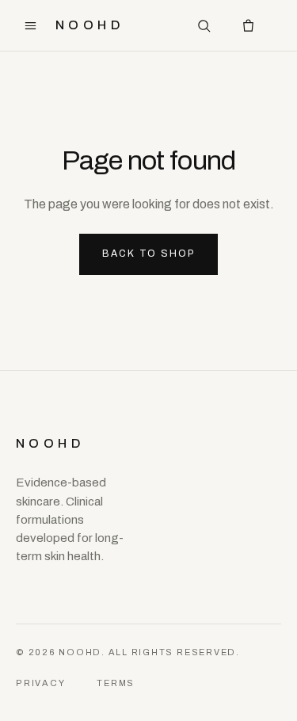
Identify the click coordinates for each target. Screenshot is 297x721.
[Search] (203, 25)
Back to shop (148, 253)
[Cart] (248, 25)
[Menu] (30, 25)
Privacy (40, 683)
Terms (116, 683)
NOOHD (89, 25)
